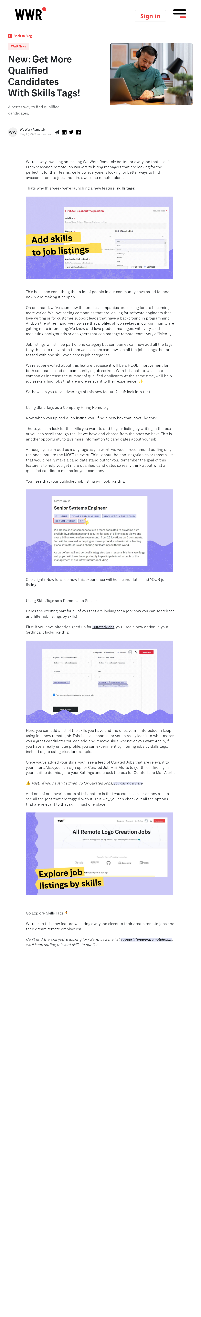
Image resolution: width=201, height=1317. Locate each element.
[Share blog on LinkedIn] (64, 132)
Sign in (150, 16)
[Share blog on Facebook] (78, 132)
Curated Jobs (103, 627)
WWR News (18, 46)
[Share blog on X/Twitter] (71, 132)
